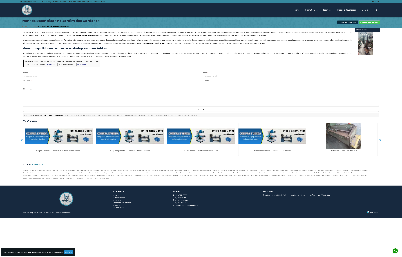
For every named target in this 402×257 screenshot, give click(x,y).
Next (380, 140)
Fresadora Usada (272, 173)
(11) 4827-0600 (75, 2)
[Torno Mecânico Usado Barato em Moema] (201, 136)
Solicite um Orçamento (347, 22)
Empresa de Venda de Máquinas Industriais (146, 173)
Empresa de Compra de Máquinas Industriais (87, 173)
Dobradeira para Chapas (63, 173)
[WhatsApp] (378, 2)
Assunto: (206, 81)
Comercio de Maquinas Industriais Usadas (37, 170)
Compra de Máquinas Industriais (88, 170)
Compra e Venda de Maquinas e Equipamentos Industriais (170, 170)
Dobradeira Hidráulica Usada (360, 170)
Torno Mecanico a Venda (170, 175)
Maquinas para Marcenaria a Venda (83, 175)
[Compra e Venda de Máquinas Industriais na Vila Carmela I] (59, 136)
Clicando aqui (84, 64)
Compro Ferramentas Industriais (33, 178)
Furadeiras (283, 173)
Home (296, 10)
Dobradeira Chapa (265, 170)
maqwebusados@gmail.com (94, 2)
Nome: (26, 73)
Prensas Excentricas (141, 175)
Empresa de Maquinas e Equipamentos (117, 173)
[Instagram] (375, 2)
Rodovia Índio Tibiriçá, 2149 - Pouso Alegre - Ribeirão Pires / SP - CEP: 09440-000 (297, 195)
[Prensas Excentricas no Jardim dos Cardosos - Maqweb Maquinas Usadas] (27, 10)
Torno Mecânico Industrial (188, 175)
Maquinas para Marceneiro (106, 175)
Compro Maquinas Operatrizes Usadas (72, 178)
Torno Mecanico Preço (206, 175)
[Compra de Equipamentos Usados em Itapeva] (272, 136)
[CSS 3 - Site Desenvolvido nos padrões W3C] (356, 212)
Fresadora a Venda (168, 173)
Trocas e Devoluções (346, 10)
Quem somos (119, 198)
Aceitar (68, 252)
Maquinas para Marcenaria (61, 175)
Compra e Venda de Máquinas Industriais (205, 170)
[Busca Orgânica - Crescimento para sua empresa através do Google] (372, 212)
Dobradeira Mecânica (46, 173)
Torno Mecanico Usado (241, 175)
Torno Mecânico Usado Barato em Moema (201, 151)
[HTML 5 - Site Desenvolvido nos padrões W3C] (348, 212)
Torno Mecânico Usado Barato (260, 175)
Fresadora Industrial (231, 173)
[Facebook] (373, 2)
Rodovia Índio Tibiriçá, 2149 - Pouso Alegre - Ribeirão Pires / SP (44, 2)
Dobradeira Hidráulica (342, 170)
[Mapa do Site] (343, 212)
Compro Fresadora (52, 178)
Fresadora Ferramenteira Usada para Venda (208, 173)
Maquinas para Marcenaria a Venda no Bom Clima (130, 151)
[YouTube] (380, 2)
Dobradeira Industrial (30, 173)
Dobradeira (253, 170)
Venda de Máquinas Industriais (282, 175)
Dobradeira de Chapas (325, 170)
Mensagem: (28, 89)
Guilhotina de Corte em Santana (344, 151)
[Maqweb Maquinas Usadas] (66, 199)
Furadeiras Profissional (296, 173)
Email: (205, 73)
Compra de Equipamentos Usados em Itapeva (272, 151)
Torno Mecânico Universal (223, 175)
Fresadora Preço (245, 173)
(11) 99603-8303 (181, 203)
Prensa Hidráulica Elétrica (125, 175)
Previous (22, 140)
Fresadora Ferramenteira (184, 173)
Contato (366, 10)
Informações (119, 208)
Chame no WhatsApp (369, 22)
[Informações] (376, 10)
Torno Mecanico (155, 175)
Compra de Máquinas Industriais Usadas (114, 170)
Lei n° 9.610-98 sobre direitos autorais (186, 115)
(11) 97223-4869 (181, 200)
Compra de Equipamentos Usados (64, 170)
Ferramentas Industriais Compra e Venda (335, 175)
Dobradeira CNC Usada (281, 170)
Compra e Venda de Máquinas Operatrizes (234, 170)
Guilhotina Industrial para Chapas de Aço (36, 175)
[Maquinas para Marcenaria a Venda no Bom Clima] (130, 136)
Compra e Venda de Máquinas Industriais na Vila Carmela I (58, 151)
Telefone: (27, 81)
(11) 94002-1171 (180, 198)
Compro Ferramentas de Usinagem (98, 178)
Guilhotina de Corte (320, 173)
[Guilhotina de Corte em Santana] (344, 136)
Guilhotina (308, 173)
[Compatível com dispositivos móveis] (363, 212)
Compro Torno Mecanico (359, 175)
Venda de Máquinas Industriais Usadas (307, 175)
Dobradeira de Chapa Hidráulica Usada (303, 170)
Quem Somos (311, 10)
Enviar (200, 110)
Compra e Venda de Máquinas (140, 170)
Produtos (327, 10)
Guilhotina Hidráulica (335, 173)
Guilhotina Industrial (350, 173)
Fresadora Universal (258, 173)
